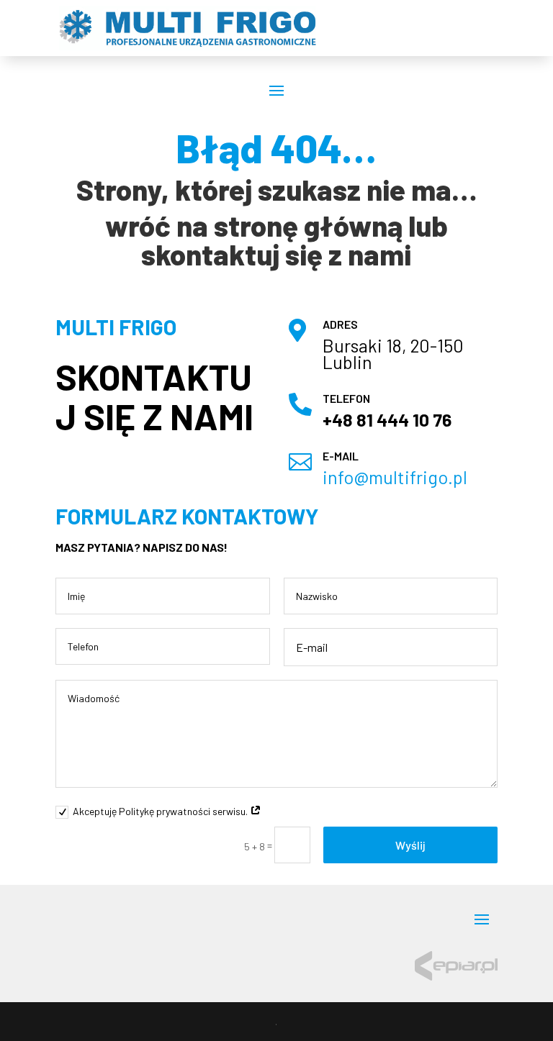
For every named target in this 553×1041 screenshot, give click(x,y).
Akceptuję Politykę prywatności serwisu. (161, 811)
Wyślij (410, 845)
